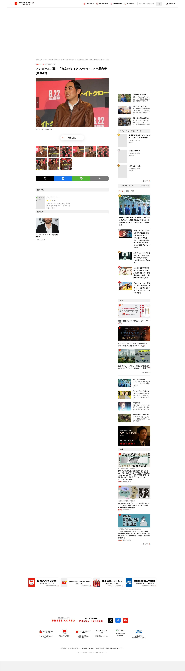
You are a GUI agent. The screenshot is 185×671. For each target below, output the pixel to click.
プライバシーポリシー (74, 648)
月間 (132, 191)
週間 (127, 191)
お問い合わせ (100, 648)
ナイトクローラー (52, 197)
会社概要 (63, 648)
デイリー (122, 191)
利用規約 (84, 648)
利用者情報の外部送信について (115, 648)
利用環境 (91, 648)
